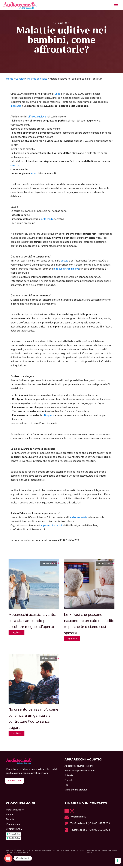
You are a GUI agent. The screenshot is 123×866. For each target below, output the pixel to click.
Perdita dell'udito (15, 809)
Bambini (10, 819)
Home (9, 78)
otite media (47, 219)
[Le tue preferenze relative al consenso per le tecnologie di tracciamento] (118, 861)
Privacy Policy (14, 834)
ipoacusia (15, 106)
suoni (34, 173)
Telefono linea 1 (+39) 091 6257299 (90, 823)
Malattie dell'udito (37, 78)
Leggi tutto (16, 632)
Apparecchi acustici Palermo (79, 765)
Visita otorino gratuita (75, 789)
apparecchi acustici (51, 525)
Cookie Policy (14, 838)
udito (57, 94)
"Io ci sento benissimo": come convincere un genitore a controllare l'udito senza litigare (33, 718)
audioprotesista (78, 517)
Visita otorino (13, 824)
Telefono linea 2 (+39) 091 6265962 (90, 830)
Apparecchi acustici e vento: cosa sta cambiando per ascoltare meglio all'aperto (32, 620)
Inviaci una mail (78, 816)
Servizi (9, 814)
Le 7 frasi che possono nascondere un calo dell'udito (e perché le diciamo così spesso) (89, 623)
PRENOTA (14, 780)
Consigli (20, 78)
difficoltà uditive (37, 116)
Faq (66, 785)
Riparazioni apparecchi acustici (79, 770)
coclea (64, 260)
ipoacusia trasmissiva (66, 268)
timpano (49, 415)
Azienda (68, 775)
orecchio (15, 165)
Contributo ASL (14, 828)
